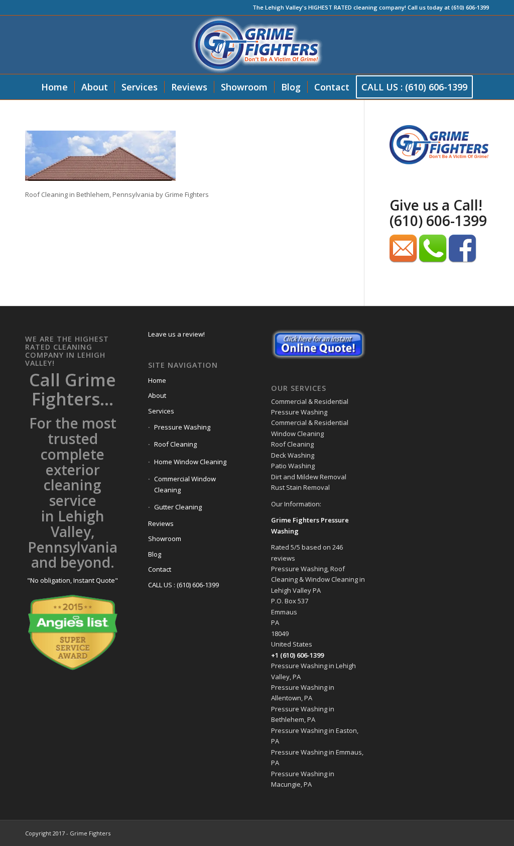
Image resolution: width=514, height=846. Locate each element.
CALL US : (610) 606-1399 (183, 584)
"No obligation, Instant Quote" (72, 580)
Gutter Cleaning (178, 506)
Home (157, 380)
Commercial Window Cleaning (185, 484)
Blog (154, 554)
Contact (159, 569)
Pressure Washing (182, 427)
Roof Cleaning (175, 444)
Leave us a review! (176, 334)
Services (161, 410)
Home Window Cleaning (190, 461)
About (157, 395)
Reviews (161, 523)
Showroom (164, 538)
